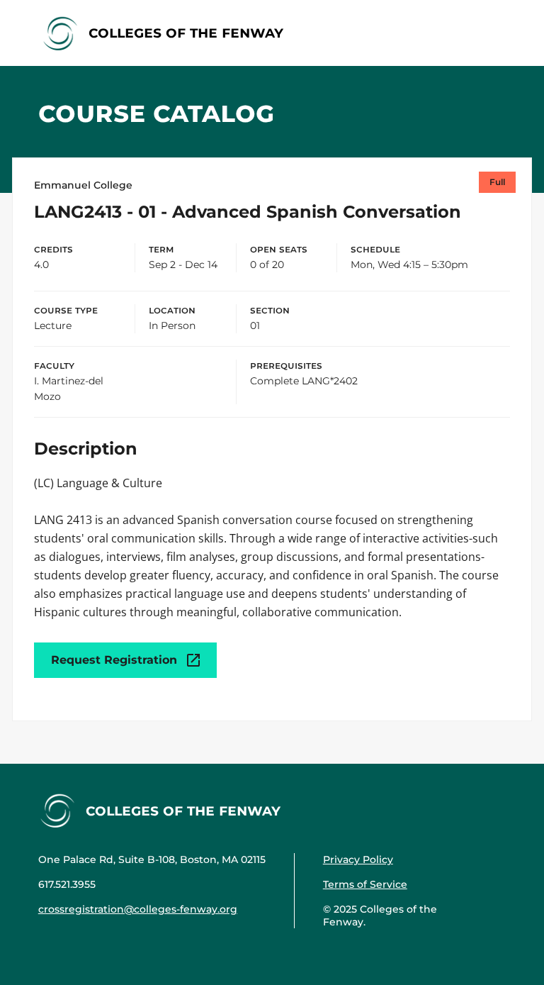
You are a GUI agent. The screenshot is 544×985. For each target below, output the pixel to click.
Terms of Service (365, 884)
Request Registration (114, 660)
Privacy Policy (358, 859)
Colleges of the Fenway (186, 32)
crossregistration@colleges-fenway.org (137, 909)
